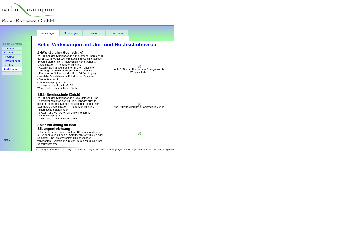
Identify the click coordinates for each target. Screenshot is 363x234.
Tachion (8, 52)
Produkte (9, 56)
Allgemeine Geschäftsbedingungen (105, 149)
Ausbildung (10, 69)
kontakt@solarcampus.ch (161, 149)
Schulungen (71, 33)
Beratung (9, 65)
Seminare (117, 33)
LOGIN (5, 140)
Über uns (9, 48)
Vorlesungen (48, 33)
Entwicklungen (12, 60)
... (5, 73)
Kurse (94, 33)
